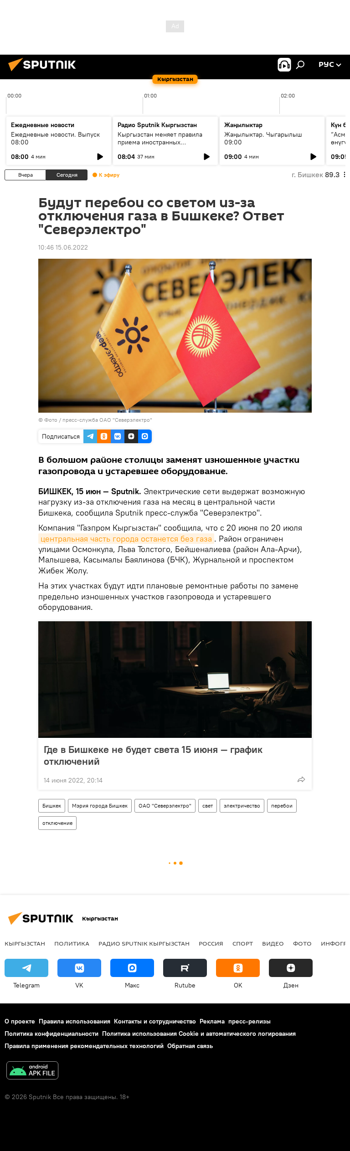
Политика (71, 943)
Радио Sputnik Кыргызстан (157, 125)
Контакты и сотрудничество (155, 1021)
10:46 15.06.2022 (63, 247)
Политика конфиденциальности (51, 1033)
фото (302, 943)
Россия (211, 943)
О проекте (20, 1021)
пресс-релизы (249, 1021)
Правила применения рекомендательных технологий (84, 1046)
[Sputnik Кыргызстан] (45, 72)
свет (207, 805)
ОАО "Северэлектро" (165, 805)
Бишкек (51, 805)
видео (273, 943)
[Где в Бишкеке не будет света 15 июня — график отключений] (175, 679)
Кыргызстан (25, 943)
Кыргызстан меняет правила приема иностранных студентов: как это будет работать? (160, 146)
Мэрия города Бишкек (100, 805)
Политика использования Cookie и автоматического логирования (199, 1033)
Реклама (212, 1021)
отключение (57, 822)
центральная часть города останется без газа (126, 538)
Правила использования (74, 1021)
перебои (282, 805)
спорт (242, 943)
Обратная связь (190, 1046)
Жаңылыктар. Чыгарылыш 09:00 (263, 138)
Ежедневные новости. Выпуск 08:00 (55, 138)
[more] (301, 779)
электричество (242, 805)
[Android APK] (32, 1071)
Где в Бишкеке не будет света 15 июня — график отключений (153, 755)
